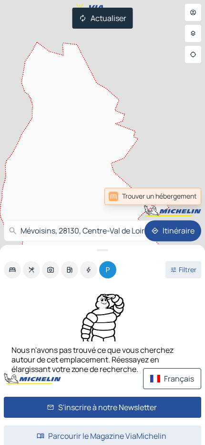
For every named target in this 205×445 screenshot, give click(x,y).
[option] (12, 269)
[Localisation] (193, 54)
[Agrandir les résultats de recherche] (102, 250)
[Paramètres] (193, 33)
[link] (152, 196)
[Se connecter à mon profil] (193, 12)
